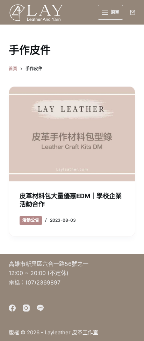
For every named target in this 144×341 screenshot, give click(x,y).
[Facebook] (12, 308)
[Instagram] (26, 308)
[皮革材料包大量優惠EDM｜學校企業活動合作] (72, 134)
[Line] (40, 308)
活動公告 (30, 220)
